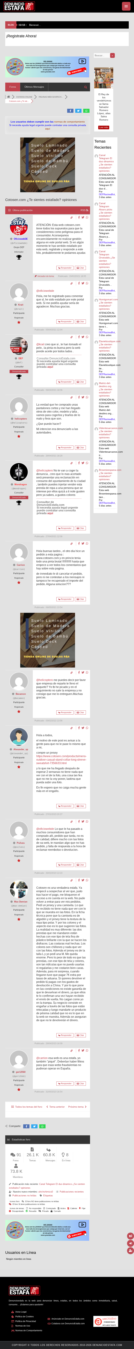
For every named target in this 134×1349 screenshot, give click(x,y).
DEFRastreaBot (107, 194)
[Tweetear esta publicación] (83, 217)
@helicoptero (44, 470)
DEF (20, 358)
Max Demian (20, 901)
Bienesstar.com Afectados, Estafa (42, 25)
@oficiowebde (45, 290)
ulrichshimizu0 (45, 1191)
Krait (20, 304)
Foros (12, 86)
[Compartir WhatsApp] (87, 217)
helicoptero (21, 418)
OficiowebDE (21, 239)
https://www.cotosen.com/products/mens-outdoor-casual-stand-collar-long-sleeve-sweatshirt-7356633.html (61, 760)
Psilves (21, 843)
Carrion (21, 565)
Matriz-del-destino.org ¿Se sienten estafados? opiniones (105, 389)
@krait (40, 344)
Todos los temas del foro (28, 1106)
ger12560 (20, 1072)
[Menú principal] (126, 6)
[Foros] (8, 97)
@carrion (42, 1058)
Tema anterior (56, 1106)
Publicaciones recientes (72, 1191)
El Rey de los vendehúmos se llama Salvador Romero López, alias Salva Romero (104, 107)
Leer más (103, 127)
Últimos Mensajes (34, 86)
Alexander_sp (20, 749)
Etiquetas (48, 1195)
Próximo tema (76, 1106)
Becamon (21, 694)
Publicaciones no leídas (24, 1195)
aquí (50, 366)
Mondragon (20, 484)
